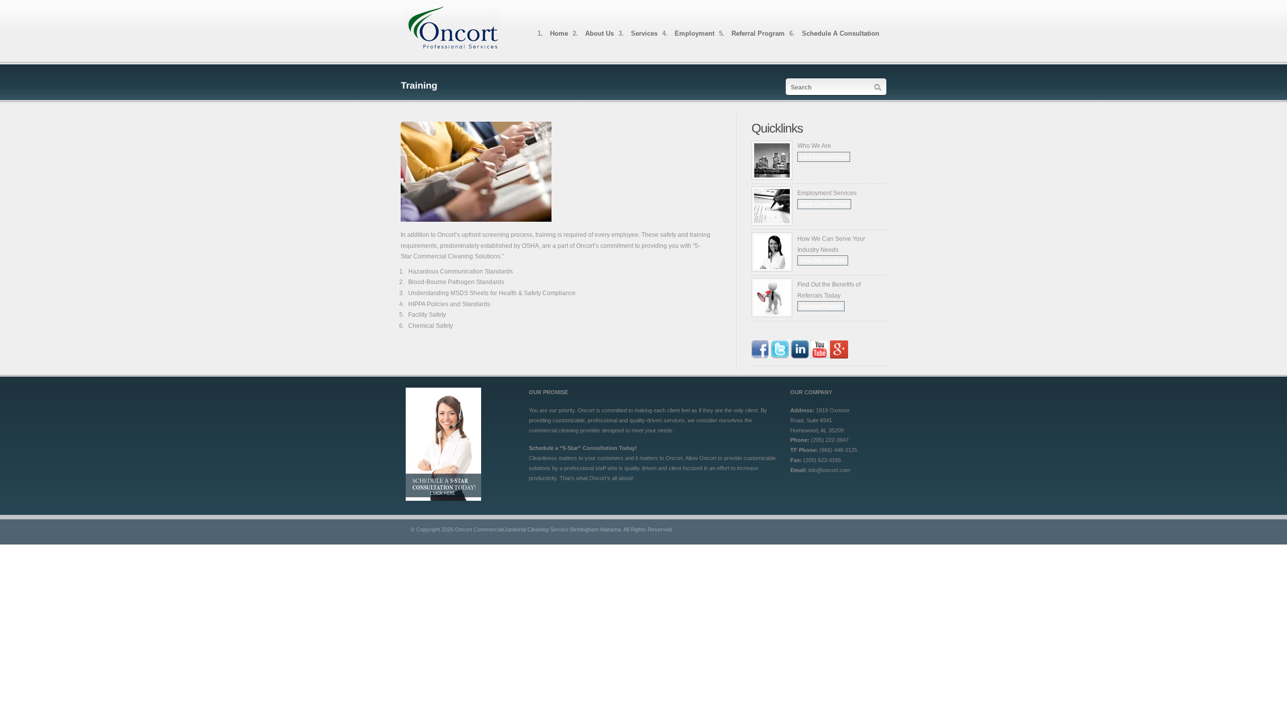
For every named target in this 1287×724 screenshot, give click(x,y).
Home (559, 33)
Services (644, 33)
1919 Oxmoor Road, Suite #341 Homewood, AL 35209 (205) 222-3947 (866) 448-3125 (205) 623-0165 (823, 440)
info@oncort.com (829, 470)
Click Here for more (824, 157)
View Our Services (823, 260)
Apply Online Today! (824, 204)
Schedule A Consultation (840, 33)
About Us (599, 33)
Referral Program (758, 33)
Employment (694, 33)
